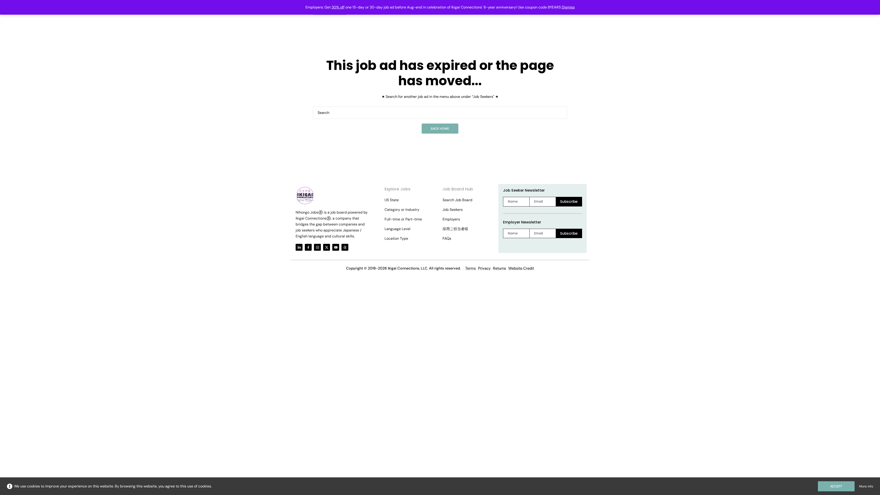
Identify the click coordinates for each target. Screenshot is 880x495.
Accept (836, 486)
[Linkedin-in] (299, 247)
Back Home (440, 128)
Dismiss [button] (568, 7)
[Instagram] (317, 247)
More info (866, 486)
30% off (338, 7)
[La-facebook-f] (308, 247)
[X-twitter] (326, 247)
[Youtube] (335, 247)
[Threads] (344, 247)
